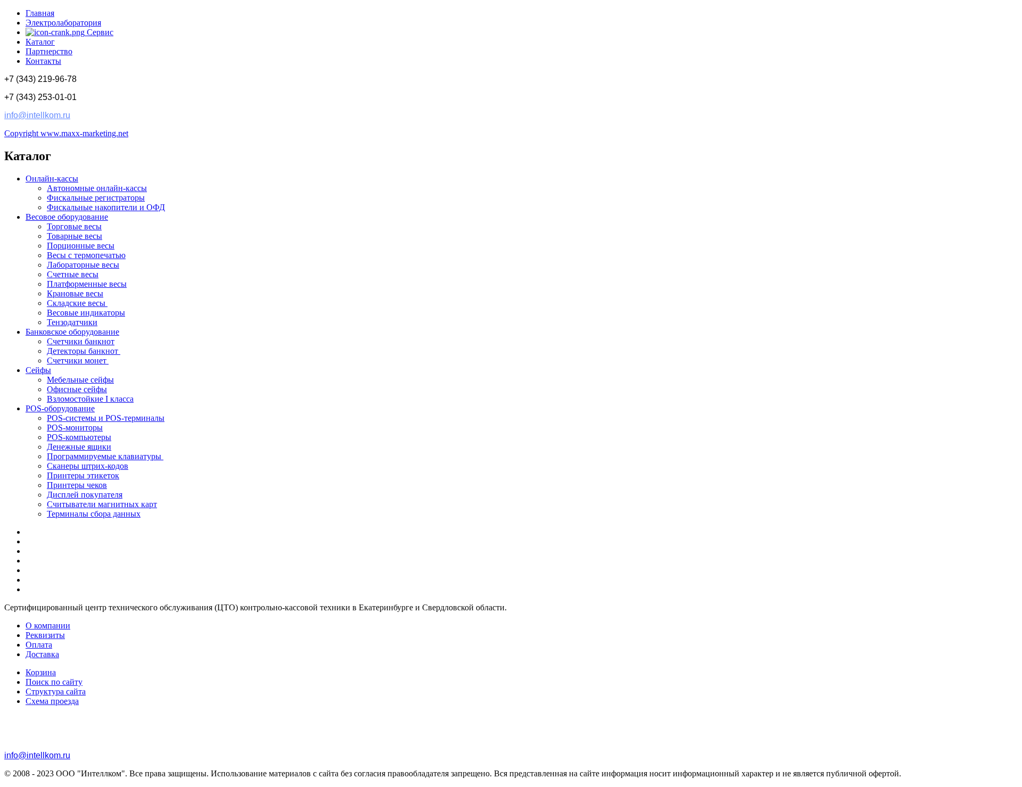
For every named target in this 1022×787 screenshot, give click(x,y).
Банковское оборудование (72, 331)
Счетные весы (72, 274)
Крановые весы (75, 293)
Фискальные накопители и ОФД (106, 207)
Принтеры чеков (77, 485)
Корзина (41, 672)
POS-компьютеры (79, 437)
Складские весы (77, 303)
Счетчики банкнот (80, 341)
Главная (40, 13)
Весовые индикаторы (86, 312)
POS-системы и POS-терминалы (105, 418)
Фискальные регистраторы (96, 197)
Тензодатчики (72, 322)
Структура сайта (56, 691)
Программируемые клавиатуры (105, 456)
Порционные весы (80, 245)
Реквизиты (45, 635)
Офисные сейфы (77, 389)
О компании (48, 625)
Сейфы (38, 370)
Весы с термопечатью (86, 255)
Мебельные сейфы (80, 379)
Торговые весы (74, 226)
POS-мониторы (75, 427)
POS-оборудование (60, 408)
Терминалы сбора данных (94, 513)
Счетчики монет (78, 360)
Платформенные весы (87, 283)
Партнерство (49, 51)
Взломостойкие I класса (90, 398)
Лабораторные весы (83, 264)
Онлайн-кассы (52, 178)
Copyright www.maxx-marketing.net (66, 133)
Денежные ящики (79, 446)
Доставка (42, 654)
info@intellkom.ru (37, 115)
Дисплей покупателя (84, 494)
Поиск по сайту (54, 681)
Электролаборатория (63, 22)
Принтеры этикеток (83, 475)
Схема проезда (52, 701)
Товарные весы (74, 236)
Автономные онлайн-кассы (97, 188)
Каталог (40, 41)
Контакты (43, 60)
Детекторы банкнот (83, 350)
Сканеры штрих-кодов (87, 465)
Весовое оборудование (67, 216)
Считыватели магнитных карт (102, 504)
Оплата (39, 644)
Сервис (99, 32)
